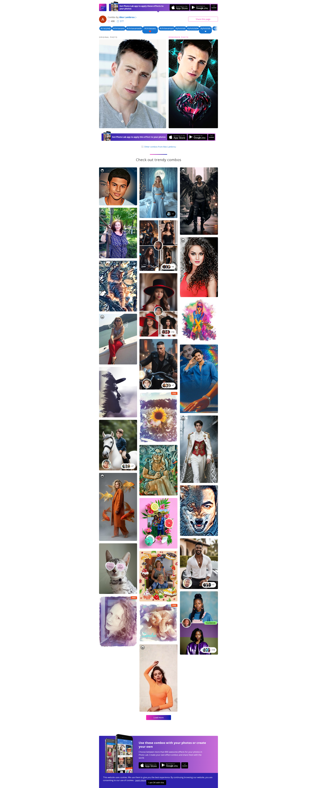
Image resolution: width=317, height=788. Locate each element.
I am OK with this (156, 782)
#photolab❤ (205, 30)
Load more (159, 717)
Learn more (140, 780)
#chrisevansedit (134, 28)
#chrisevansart (167, 28)
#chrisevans (118, 28)
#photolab (180, 28)
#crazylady (106, 28)
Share (203, 19)
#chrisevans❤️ (150, 30)
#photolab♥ (192, 28)
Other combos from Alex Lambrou (160, 146)
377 (122, 21)
